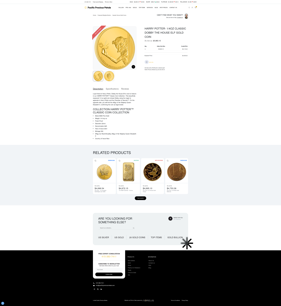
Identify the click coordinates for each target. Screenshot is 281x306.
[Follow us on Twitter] (97, 289)
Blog (149, 268)
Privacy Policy (185, 300)
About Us (151, 260)
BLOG (156, 7)
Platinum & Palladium (134, 268)
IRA (129, 275)
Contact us (180, 17)
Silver (129, 265)
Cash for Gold (132, 272)
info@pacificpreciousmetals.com (105, 285)
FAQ (149, 265)
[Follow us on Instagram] (94, 289)
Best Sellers (131, 260)
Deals (129, 270)
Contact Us (173, 7)
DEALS (135, 7)
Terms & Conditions (175, 300)
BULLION (121, 7)
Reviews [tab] (125, 88)
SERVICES (150, 7)
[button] (2, 303)
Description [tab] (98, 88)
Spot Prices (164, 7)
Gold (129, 263)
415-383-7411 (109, 256)
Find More (140, 198)
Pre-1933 (128, 7)
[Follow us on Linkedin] (101, 289)
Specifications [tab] (112, 88)
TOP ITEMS (142, 7)
